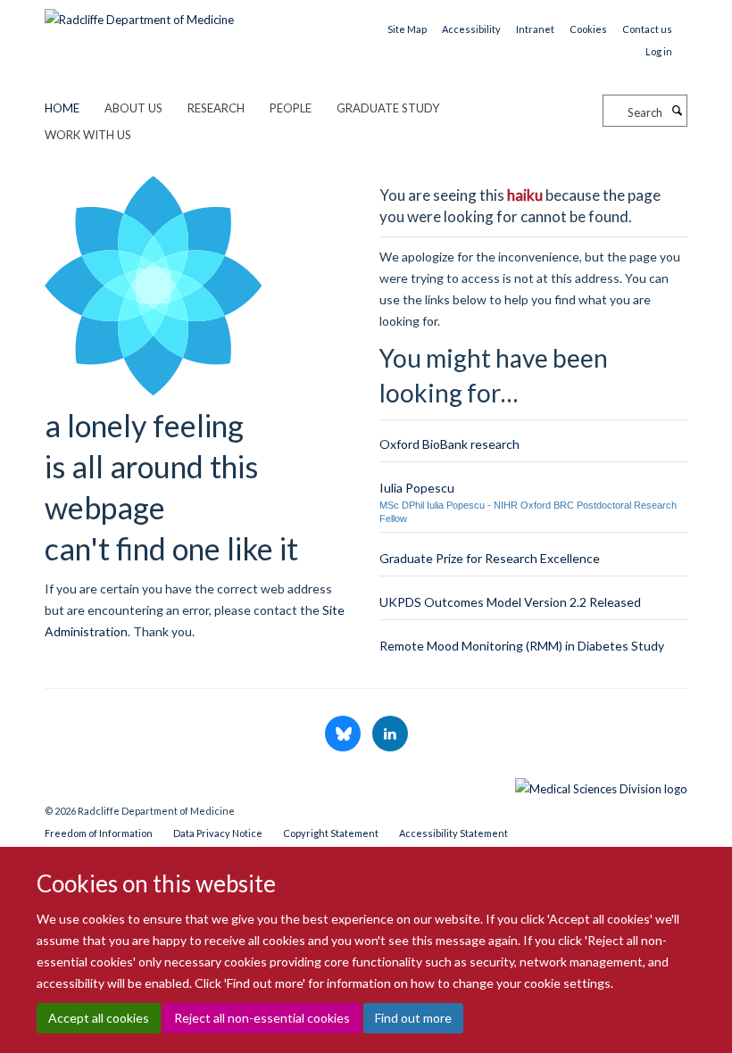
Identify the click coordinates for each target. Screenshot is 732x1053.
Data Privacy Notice (217, 833)
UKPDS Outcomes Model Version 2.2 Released (510, 601)
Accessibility (471, 29)
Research (216, 108)
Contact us (647, 29)
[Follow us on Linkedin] (390, 734)
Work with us (88, 135)
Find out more (413, 1017)
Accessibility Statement (453, 833)
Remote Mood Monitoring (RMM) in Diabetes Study (521, 645)
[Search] (676, 110)
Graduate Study (388, 108)
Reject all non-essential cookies (262, 1017)
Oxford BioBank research (449, 444)
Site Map (407, 29)
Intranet (535, 29)
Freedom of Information (99, 833)
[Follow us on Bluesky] (344, 734)
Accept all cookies (98, 1017)
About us (133, 108)
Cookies (588, 29)
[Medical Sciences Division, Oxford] (366, 784)
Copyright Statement (330, 833)
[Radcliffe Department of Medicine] (139, 13)
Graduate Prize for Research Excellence (489, 558)
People (291, 108)
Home (62, 108)
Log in (658, 51)
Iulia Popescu (416, 487)
